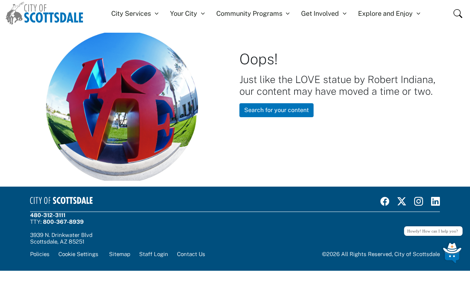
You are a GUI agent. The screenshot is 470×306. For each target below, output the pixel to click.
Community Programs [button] (249, 13)
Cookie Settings (78, 254)
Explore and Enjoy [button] (385, 13)
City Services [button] (131, 13)
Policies (40, 254)
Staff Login (153, 254)
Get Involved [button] (320, 13)
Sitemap (119, 254)
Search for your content (276, 110)
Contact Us (191, 254)
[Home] (44, 13)
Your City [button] (183, 13)
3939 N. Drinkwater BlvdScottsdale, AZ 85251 (61, 238)
